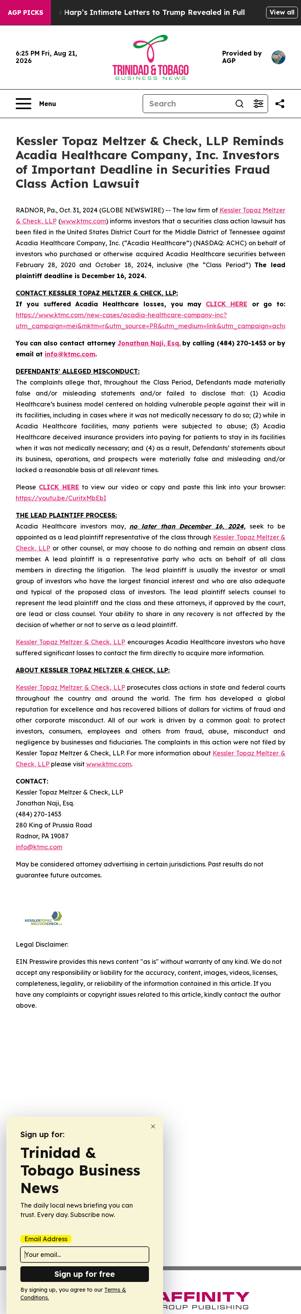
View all (282, 12)
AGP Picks (25, 12)
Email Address (45, 1239)
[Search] (239, 104)
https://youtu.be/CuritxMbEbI (61, 498)
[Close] (153, 1126)
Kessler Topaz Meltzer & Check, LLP (70, 642)
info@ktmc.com (39, 847)
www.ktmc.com (83, 221)
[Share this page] (279, 103)
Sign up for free (84, 1274)
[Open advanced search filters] (258, 104)
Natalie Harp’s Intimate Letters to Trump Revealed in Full (140, 12)
